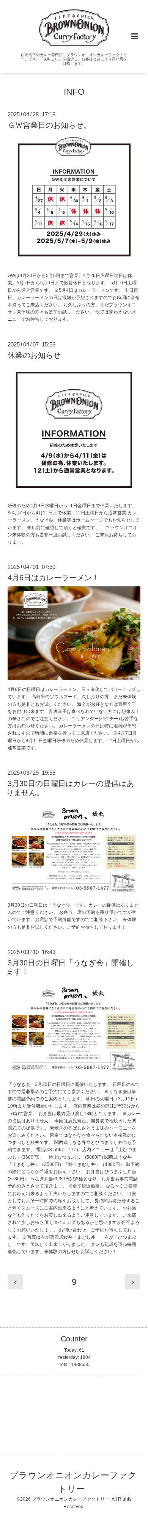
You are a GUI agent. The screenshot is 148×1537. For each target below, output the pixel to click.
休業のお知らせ (34, 355)
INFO (74, 92)
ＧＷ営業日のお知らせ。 (49, 125)
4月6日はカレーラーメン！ (53, 577)
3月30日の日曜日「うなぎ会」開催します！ (70, 967)
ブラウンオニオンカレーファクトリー (73, 1481)
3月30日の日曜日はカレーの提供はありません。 (70, 787)
